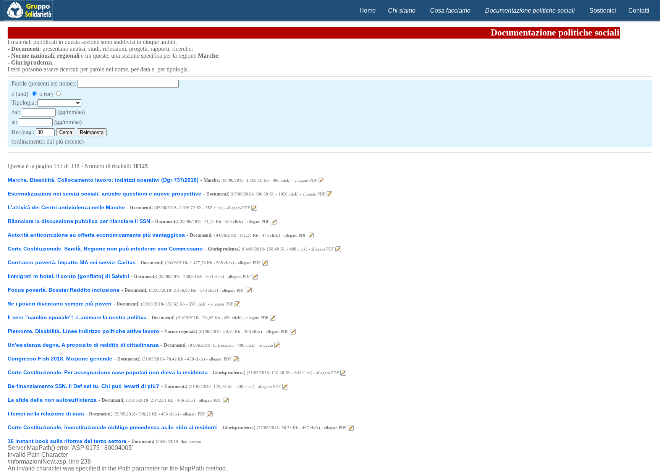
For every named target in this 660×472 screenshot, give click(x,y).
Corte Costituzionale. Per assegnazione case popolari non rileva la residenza (108, 372)
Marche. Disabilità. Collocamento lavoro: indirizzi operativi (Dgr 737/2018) (103, 180)
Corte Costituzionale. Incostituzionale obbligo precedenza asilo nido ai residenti (113, 427)
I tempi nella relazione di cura (46, 414)
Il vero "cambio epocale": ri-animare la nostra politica (77, 317)
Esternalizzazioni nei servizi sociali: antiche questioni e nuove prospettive (104, 194)
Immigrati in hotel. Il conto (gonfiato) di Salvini (68, 276)
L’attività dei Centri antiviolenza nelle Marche (66, 207)
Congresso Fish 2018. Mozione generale (60, 359)
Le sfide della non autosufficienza (52, 400)
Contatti (638, 10)
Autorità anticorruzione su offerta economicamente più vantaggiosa (96, 235)
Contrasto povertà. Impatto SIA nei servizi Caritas (72, 262)
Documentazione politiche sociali (530, 10)
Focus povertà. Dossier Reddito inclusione (64, 290)
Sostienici (602, 10)
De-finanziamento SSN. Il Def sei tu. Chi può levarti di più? (83, 386)
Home (367, 10)
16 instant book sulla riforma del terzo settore (67, 441)
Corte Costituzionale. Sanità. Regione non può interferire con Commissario (105, 249)
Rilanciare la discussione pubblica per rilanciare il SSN (79, 221)
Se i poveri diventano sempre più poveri (60, 304)
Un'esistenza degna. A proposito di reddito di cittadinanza (83, 345)
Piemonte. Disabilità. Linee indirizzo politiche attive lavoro (83, 331)
